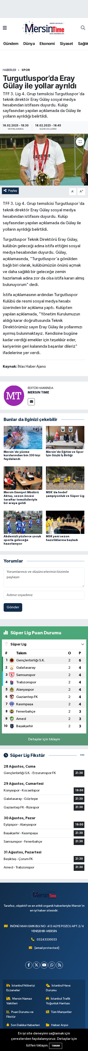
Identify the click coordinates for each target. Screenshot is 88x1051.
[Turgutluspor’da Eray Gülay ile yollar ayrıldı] (44, 160)
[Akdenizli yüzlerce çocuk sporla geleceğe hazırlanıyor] (23, 522)
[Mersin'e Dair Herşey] (44, 27)
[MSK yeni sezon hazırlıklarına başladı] (65, 522)
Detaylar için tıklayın (44, 739)
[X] (36, 965)
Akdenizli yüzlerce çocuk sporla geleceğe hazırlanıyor (22, 540)
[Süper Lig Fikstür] (82, 755)
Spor (26, 70)
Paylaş (12, 190)
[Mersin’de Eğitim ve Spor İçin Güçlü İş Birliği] (65, 437)
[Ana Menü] (5, 28)
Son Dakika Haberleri (25, 1025)
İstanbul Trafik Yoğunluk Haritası (58, 1001)
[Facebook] (28, 965)
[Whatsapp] (51, 965)
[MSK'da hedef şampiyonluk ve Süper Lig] (65, 478)
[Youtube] (44, 965)
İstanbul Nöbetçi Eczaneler (20, 988)
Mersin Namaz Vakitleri (19, 1001)
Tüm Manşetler (61, 1012)
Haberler (9, 70)
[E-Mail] (31, 401)
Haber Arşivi (59, 1025)
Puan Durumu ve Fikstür (20, 1014)
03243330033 (47, 939)
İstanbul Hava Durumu (58, 988)
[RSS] (59, 965)
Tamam (55, 1046)
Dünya (29, 43)
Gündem (10, 43)
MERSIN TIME (38, 392)
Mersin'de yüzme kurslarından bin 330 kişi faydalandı (22, 455)
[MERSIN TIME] (14, 395)
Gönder (13, 607)
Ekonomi (47, 43)
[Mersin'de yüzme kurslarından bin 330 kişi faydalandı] (23, 437)
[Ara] (83, 28)
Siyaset (66, 43)
